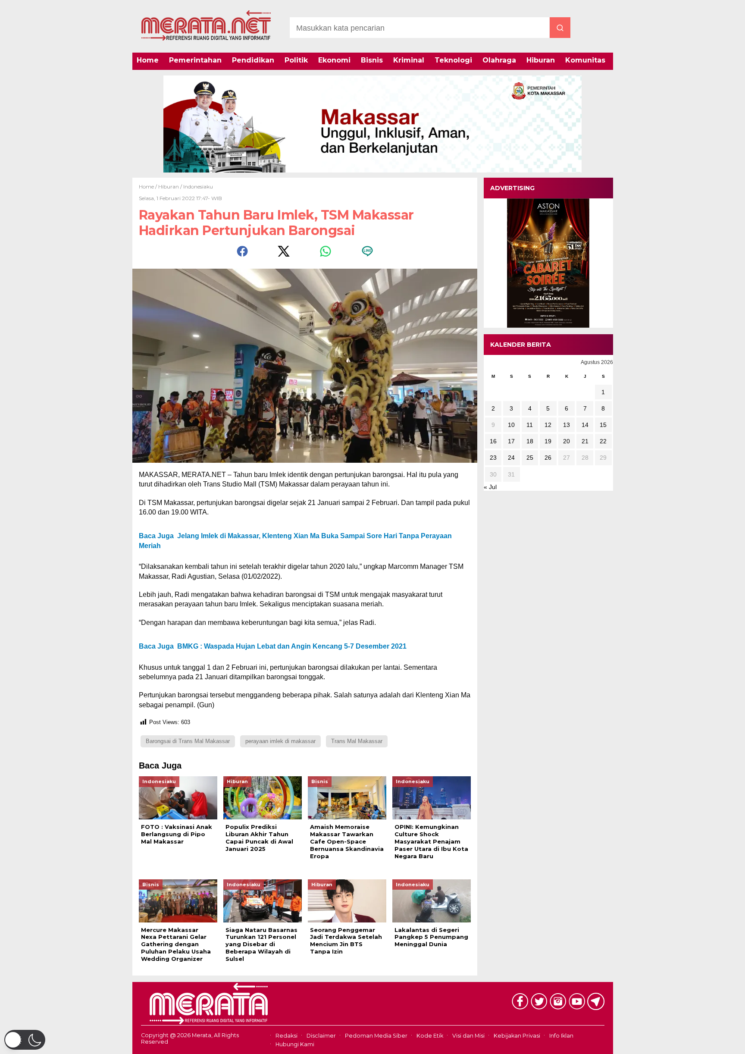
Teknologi (453, 60)
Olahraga (499, 60)
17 (511, 441)
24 (511, 457)
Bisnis (372, 60)
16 (493, 441)
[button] (24, 1040)
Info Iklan (561, 1035)
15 (603, 424)
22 (603, 441)
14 (585, 424)
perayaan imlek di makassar (280, 741)
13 (566, 424)
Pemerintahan (195, 60)
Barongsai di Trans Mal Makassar (188, 741)
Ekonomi (334, 60)
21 (585, 441)
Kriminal (408, 60)
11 (529, 424)
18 (529, 441)
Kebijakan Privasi (517, 1035)
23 (493, 457)
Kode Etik (429, 1035)
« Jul (490, 486)
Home (148, 60)
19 (548, 441)
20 (566, 441)
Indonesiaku (198, 186)
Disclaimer (321, 1035)
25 (529, 457)
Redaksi (286, 1035)
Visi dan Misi (468, 1035)
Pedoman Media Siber (376, 1035)
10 (511, 424)
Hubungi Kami (294, 1044)
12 (548, 424)
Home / (148, 186)
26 (548, 457)
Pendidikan (253, 60)
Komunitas (585, 60)
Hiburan (540, 60)
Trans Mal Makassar (356, 741)
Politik (296, 60)
